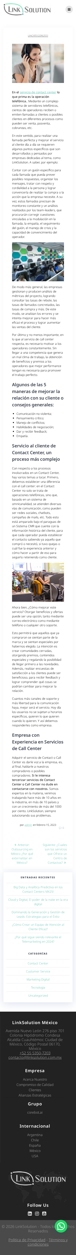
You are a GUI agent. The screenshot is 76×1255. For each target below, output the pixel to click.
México (35, 1150)
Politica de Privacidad (26, 1239)
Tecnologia (38, 987)
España (35, 1145)
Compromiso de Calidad (35, 1084)
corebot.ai (35, 1112)
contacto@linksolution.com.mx (35, 1057)
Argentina (35, 1134)
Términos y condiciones (48, 1242)
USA (35, 1156)
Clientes (35, 1090)
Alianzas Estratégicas (35, 1095)
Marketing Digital (38, 979)
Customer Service (38, 971)
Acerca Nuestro (35, 1079)
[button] (61, 1226)
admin (28, 825)
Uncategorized (38, 35)
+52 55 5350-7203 (35, 1052)
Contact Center (38, 963)
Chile (35, 1140)
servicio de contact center (38, 92)
